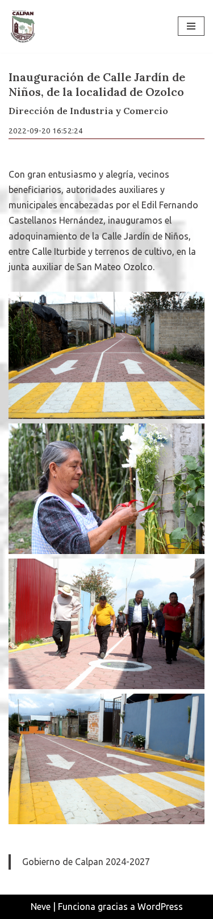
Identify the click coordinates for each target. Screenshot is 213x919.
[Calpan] (23, 26)
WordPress (160, 906)
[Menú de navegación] (191, 26)
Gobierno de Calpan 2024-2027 (86, 862)
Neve (41, 906)
